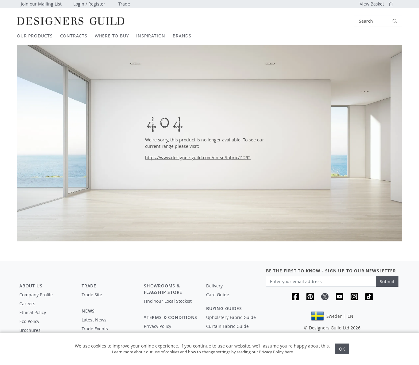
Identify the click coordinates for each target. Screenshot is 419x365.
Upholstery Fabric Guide (231, 317)
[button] (378, 21)
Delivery (214, 286)
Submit (387, 281)
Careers (27, 303)
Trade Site (92, 295)
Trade (124, 4)
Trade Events (95, 329)
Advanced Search (339, 21)
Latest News (94, 320)
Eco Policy (29, 321)
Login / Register (89, 4)
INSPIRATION (150, 36)
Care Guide (217, 295)
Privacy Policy (157, 326)
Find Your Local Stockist (168, 301)
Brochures (29, 330)
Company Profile (36, 295)
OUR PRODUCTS (35, 36)
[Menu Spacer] (108, 300)
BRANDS (182, 36)
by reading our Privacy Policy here (262, 352)
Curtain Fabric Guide (227, 326)
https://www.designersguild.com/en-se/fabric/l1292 (198, 157)
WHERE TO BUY (112, 36)
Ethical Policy (32, 312)
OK (342, 349)
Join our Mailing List (41, 4)
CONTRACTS (73, 36)
